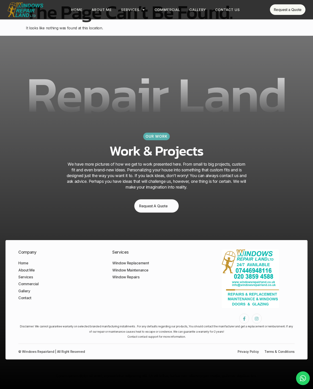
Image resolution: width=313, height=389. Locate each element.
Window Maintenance (130, 270)
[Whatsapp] (303, 378)
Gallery (197, 10)
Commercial (167, 10)
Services (130, 10)
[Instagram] (257, 318)
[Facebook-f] (244, 318)
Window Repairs (126, 277)
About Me (102, 10)
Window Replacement (130, 263)
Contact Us (227, 10)
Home (76, 10)
